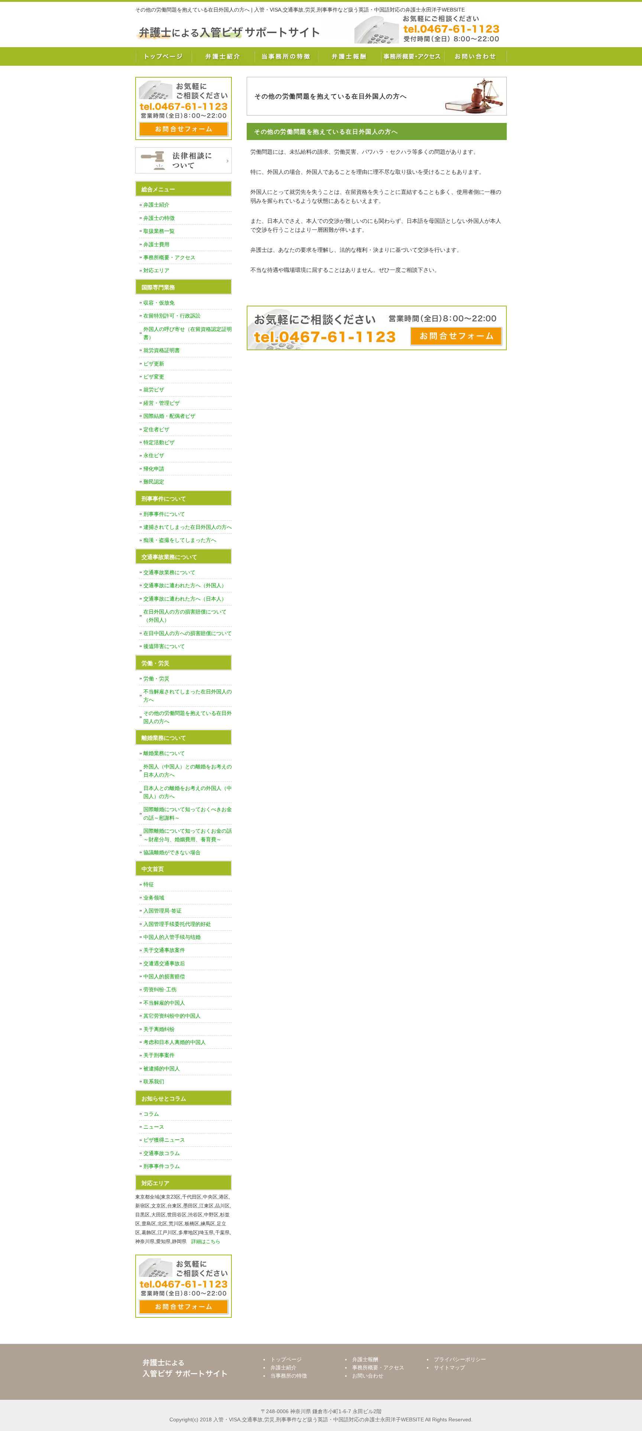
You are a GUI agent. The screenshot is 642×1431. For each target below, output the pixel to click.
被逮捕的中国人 (161, 1068)
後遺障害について (164, 646)
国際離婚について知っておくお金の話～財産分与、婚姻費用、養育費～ (187, 835)
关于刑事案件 (159, 1055)
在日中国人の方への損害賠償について (187, 633)
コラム (151, 1114)
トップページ (163, 56)
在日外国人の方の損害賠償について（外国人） (185, 616)
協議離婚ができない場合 (172, 852)
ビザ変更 (153, 377)
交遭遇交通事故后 (164, 963)
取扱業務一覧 (159, 231)
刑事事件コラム (161, 1166)
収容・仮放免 (159, 303)
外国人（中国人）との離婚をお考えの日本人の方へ (187, 771)
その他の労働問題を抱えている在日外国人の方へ (187, 717)
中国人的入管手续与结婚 (172, 937)
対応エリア (156, 270)
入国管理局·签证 (162, 911)
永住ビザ (153, 455)
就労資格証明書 (161, 350)
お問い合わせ (475, 56)
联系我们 (153, 1081)
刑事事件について (164, 514)
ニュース (153, 1127)
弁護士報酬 (348, 56)
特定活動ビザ (159, 442)
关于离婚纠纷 (159, 1029)
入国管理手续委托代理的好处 (177, 924)
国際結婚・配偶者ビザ (169, 416)
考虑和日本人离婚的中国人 (174, 1042)
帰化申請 (153, 469)
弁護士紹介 (222, 56)
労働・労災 (156, 679)
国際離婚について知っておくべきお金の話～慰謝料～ (187, 813)
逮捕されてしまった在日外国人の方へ (187, 527)
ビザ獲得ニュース (164, 1140)
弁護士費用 (156, 244)
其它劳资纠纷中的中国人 (172, 1016)
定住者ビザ (156, 429)
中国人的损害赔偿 (164, 976)
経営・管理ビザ (161, 403)
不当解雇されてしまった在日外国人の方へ (187, 696)
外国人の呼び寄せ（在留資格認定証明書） (187, 333)
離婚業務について (164, 753)
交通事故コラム (161, 1153)
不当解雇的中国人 (164, 1003)
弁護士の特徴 (159, 218)
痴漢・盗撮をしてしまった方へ (179, 540)
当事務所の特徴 (285, 56)
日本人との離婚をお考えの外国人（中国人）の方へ (187, 792)
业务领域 (153, 898)
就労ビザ (153, 390)
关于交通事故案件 (164, 950)
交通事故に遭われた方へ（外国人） (185, 585)
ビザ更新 (153, 364)
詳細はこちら (205, 1241)
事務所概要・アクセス (412, 56)
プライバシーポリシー (460, 1359)
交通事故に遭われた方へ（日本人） (185, 599)
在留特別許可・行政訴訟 (172, 316)
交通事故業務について (169, 572)
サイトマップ (449, 1367)
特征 (148, 884)
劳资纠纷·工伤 (159, 989)
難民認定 (153, 482)
